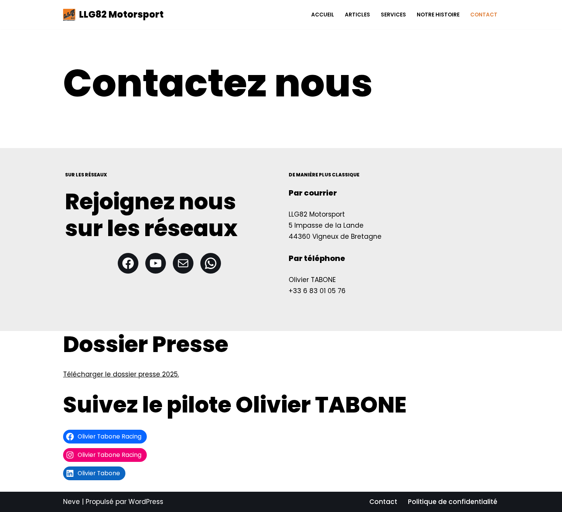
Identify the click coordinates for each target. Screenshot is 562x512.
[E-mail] (183, 263)
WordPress (145, 501)
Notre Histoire (438, 14)
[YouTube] (155, 263)
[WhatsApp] (210, 263)
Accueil (322, 14)
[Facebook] (128, 263)
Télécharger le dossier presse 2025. (121, 374)
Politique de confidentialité (452, 501)
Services (393, 14)
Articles (357, 14)
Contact (483, 14)
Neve (71, 501)
